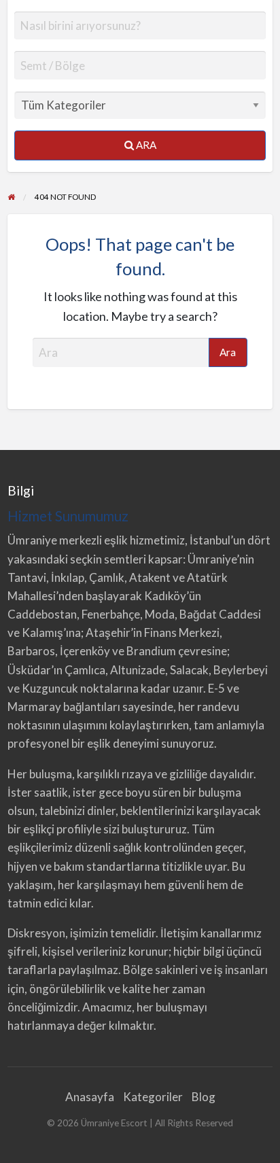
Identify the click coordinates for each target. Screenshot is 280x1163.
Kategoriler (153, 1097)
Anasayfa (89, 1097)
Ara (145, 145)
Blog (203, 1097)
